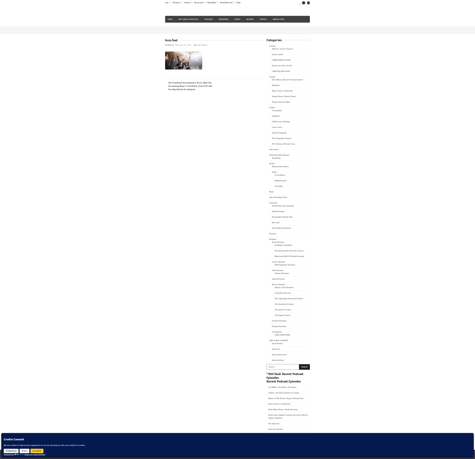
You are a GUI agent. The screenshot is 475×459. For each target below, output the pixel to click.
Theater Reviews (279, 326)
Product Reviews (279, 321)
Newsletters (278, 19)
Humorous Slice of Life (282, 65)
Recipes (272, 233)
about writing (277, 360)
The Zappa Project (282, 315)
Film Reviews (277, 270)
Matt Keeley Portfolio (188, 19)
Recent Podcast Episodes (283, 381)
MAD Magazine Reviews (285, 265)
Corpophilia (277, 110)
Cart (166, 2)
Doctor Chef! (277, 54)
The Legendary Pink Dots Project (289, 298)
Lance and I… (278, 127)
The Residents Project (284, 304)
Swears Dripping (279, 133)
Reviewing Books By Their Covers (289, 251)
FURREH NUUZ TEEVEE (281, 60)
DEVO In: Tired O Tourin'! (282, 49)
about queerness (279, 354)
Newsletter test (226, 2)
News (271, 192)
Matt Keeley (202, 45)
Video (274, 172)
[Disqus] (214, 129)
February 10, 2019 (183, 45)
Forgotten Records (283, 293)
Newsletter (211, 2)
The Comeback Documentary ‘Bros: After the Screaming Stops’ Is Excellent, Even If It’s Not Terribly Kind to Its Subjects (190, 86)
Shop (238, 2)
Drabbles (276, 116)
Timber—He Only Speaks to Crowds (283, 393)
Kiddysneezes (281, 180)
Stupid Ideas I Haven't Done (284, 96)
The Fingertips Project (281, 138)
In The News (280, 175)
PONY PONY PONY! (282, 335)
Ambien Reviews (282, 273)
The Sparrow (273, 423)
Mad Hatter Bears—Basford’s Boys (283, 409)
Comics (272, 46)
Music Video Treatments (282, 91)
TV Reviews (277, 332)
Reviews (249, 19)
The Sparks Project (283, 310)
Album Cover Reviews (284, 287)
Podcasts (208, 19)
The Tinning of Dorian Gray (283, 144)
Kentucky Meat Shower (279, 155)
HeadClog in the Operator (283, 206)
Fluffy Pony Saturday (281, 121)
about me (276, 349)
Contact (187, 2)
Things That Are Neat (281, 102)
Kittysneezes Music (280, 166)
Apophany (276, 158)
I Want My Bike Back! (281, 71)
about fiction (277, 343)
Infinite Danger (278, 211)
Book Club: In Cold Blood (279, 404)
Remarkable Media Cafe (282, 217)
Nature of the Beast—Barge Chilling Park (285, 398)
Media (271, 163)
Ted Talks (279, 186)
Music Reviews (278, 284)
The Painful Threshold (281, 228)
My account (198, 2)
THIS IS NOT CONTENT (278, 340)
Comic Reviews (278, 262)
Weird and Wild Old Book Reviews (289, 256)
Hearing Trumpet (275, 429)
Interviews (223, 19)
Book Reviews (278, 242)
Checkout (176, 2)
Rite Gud (275, 222)
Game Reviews (278, 279)
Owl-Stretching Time (278, 197)
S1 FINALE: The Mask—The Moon (282, 387)
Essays (237, 19)
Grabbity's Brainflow (283, 245)
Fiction (272, 107)
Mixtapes (276, 85)
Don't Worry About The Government (287, 80)
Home (170, 19)
